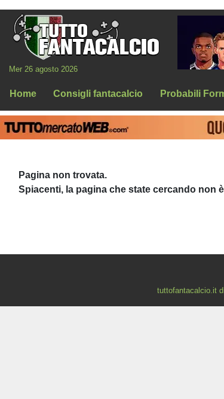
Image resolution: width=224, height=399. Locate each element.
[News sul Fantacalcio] (85, 36)
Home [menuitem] (23, 94)
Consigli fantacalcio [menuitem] (98, 94)
